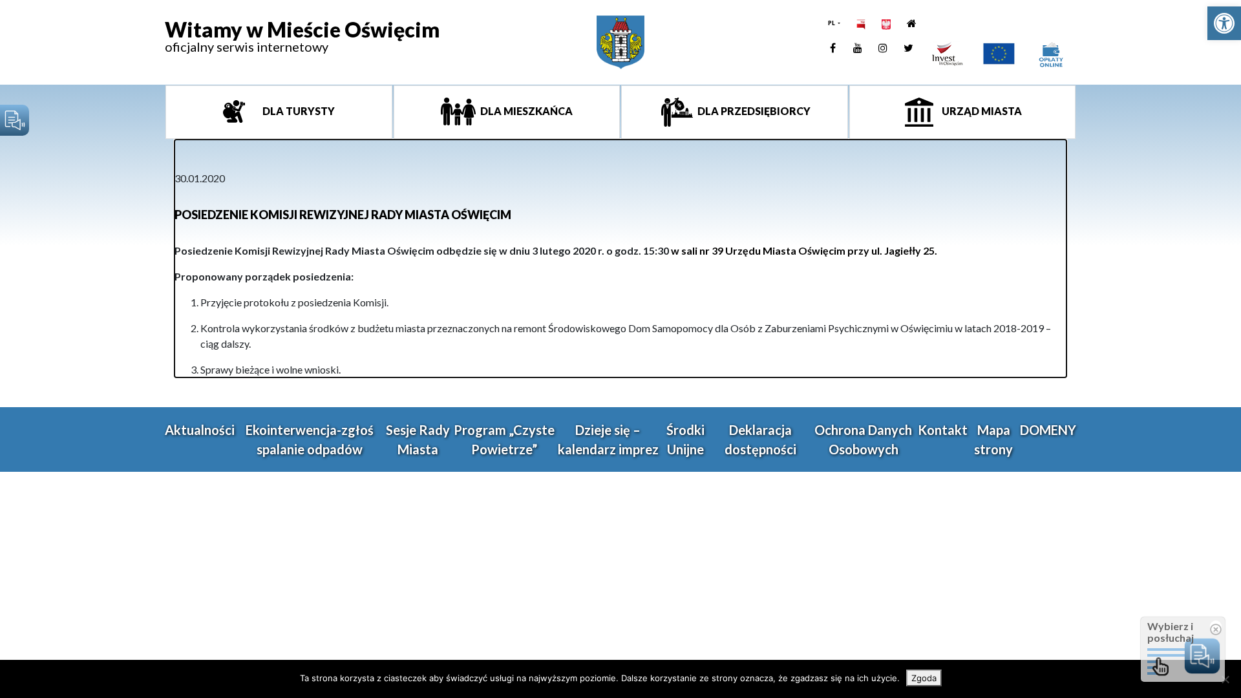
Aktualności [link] (200, 430)
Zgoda (924, 678)
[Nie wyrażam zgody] (1224, 679)
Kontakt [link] (943, 430)
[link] (1224, 23)
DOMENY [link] (1048, 430)
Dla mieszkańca (525, 111)
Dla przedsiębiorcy (753, 111)
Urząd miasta (981, 111)
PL (832, 22)
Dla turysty (297, 111)
